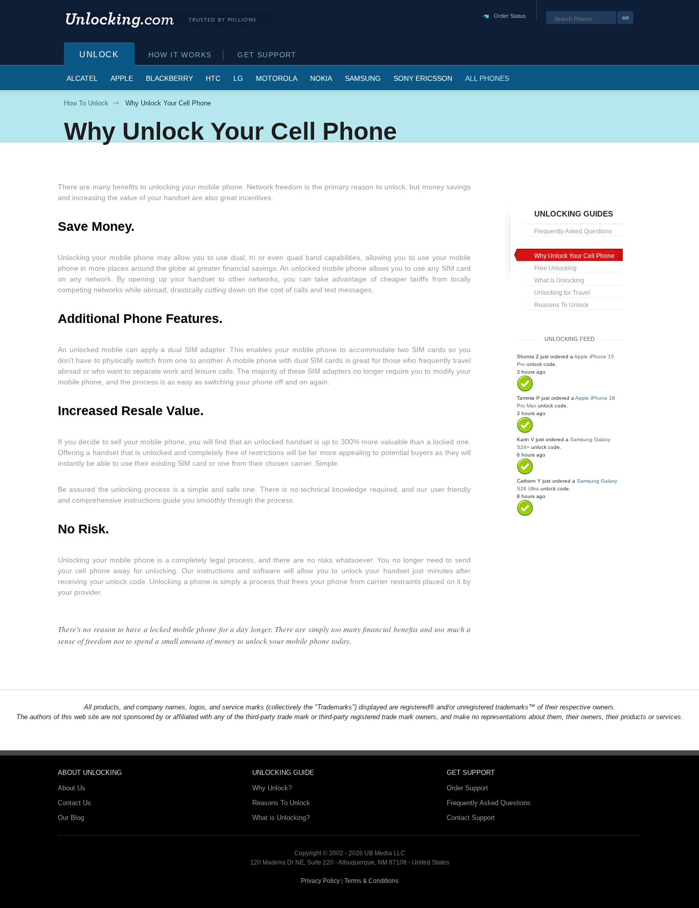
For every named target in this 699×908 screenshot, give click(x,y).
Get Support (266, 55)
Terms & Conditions (371, 880)
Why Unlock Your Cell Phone (574, 256)
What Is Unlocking (559, 280)
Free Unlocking (555, 268)
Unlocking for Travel (562, 292)
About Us (71, 788)
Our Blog (71, 817)
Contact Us (74, 803)
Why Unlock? (272, 788)
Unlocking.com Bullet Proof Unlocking (168, 20)
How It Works (180, 55)
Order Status (510, 16)
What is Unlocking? (281, 817)
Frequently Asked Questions (573, 231)
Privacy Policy (320, 880)
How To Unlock (86, 103)
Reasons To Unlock (561, 305)
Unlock (99, 54)
